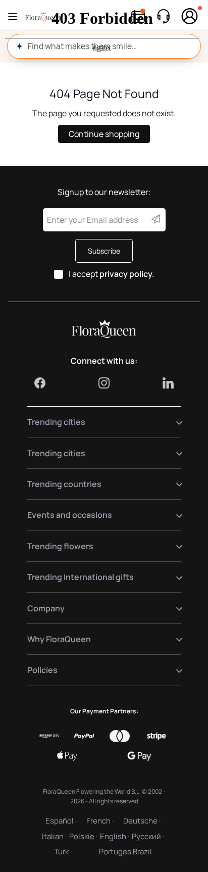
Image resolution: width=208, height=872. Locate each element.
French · (100, 820)
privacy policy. (126, 273)
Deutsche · (142, 820)
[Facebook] (39, 383)
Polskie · (83, 836)
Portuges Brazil (125, 851)
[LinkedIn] (168, 383)
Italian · (54, 836)
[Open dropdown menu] (173, 422)
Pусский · (148, 836)
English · (114, 836)
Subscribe (104, 251)
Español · (61, 820)
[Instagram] (104, 383)
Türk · (63, 851)
